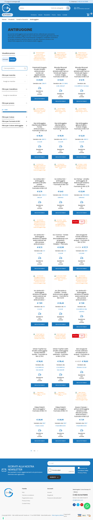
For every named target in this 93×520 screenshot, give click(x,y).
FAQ (23, 492)
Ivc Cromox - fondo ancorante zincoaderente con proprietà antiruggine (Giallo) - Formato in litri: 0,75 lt (60, 240)
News (59, 15)
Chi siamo (34, 15)
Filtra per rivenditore (9, 89)
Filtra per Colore (8, 117)
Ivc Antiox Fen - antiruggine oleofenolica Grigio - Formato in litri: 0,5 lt (60, 183)
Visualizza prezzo (8, 53)
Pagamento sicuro (27, 498)
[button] (7, 14)
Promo (54, 15)
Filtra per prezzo (8, 103)
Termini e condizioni (28, 495)
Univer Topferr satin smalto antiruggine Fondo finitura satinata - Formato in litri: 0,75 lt (60, 352)
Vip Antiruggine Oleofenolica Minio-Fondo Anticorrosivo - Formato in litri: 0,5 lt (39, 128)
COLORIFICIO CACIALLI (81, 86)
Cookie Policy (26, 503)
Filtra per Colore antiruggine (12, 126)
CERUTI (44, 83)
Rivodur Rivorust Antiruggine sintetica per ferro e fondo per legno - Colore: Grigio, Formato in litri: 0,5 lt (60, 73)
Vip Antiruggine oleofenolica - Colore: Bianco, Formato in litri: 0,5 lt (60, 127)
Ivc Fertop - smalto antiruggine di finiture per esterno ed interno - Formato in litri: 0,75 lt (81, 183)
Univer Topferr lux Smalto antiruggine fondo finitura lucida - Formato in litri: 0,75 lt (39, 352)
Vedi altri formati (39, 98)
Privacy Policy (82, 473)
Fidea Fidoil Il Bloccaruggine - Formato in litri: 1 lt (39, 409)
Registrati (50, 495)
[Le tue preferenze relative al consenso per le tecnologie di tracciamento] (3, 518)
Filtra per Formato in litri (11, 121)
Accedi (49, 492)
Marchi (40, 15)
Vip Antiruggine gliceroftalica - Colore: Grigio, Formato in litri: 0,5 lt (81, 127)
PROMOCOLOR (81, 367)
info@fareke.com (78, 500)
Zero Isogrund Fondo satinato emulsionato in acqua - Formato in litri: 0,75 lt (81, 238)
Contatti (64, 15)
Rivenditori (47, 15)
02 (34, 451)
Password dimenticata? (54, 498)
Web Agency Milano (58, 515)
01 (31, 451)
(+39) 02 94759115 (82, 2)
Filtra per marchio (8, 75)
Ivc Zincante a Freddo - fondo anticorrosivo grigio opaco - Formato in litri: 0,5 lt (60, 294)
